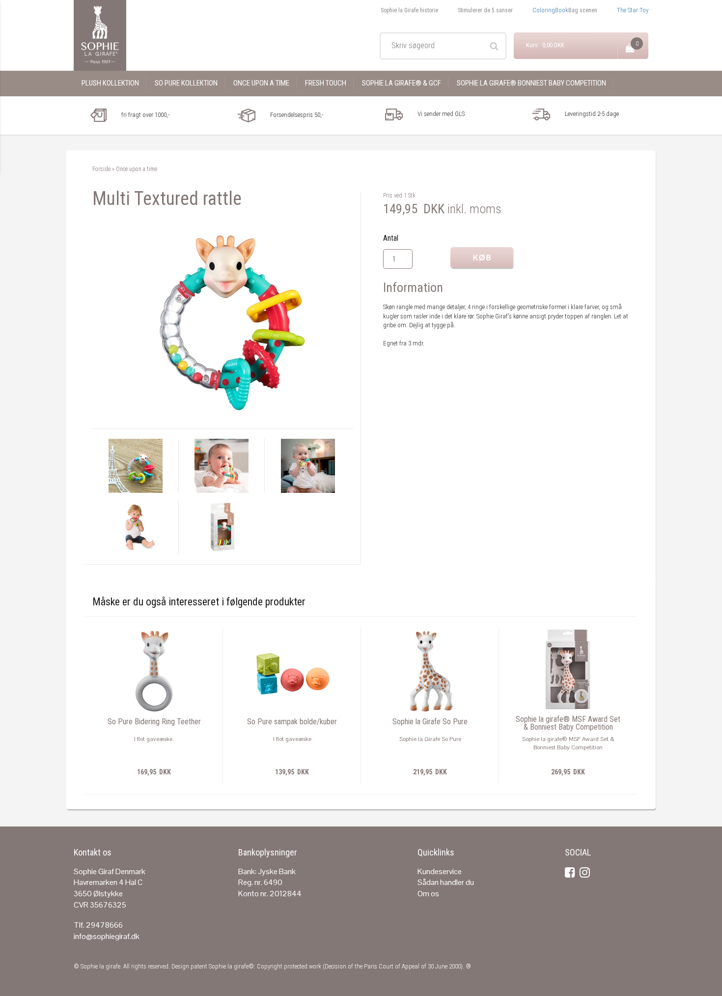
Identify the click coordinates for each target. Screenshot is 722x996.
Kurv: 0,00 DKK (545, 45)
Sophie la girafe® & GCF (401, 83)
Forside (101, 169)
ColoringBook (550, 10)
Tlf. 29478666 (98, 925)
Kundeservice (439, 871)
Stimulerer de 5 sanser (485, 10)
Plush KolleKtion (110, 83)
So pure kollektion (186, 83)
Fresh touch (325, 83)
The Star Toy (632, 10)
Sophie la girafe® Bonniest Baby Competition (531, 83)
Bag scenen (582, 10)
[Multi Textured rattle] (223, 322)
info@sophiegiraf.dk (106, 936)
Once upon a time (261, 83)
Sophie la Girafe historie (409, 10)
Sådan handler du (445, 882)
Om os (428, 893)
